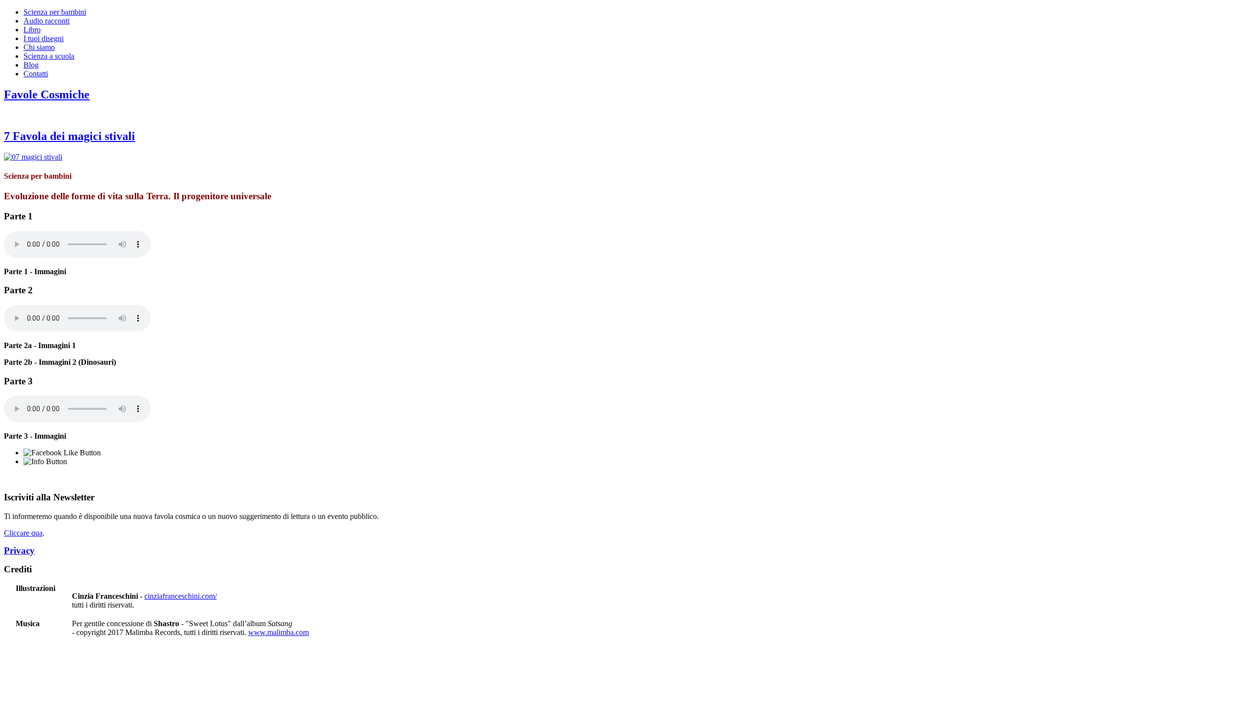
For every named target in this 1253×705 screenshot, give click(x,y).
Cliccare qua (23, 533)
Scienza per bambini (54, 12)
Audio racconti (46, 21)
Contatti (35, 74)
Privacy (19, 550)
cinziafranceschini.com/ (180, 596)
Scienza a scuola (48, 56)
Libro (32, 29)
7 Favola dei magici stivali (69, 136)
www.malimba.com (278, 632)
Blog (31, 65)
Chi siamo (39, 47)
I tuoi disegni (43, 38)
